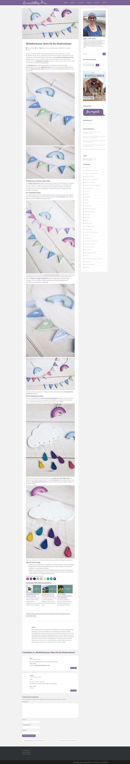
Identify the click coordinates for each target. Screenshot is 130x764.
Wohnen (89, 2)
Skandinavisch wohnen (91, 252)
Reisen (86, 235)
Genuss (87, 203)
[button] (27, 578)
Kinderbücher (88, 223)
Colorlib (96, 762)
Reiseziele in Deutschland (91, 241)
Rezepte (72, 2)
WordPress (105, 762)
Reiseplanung (88, 238)
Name (24, 719)
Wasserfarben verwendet (37, 482)
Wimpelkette (29, 616)
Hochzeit (87, 217)
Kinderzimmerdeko (53, 614)
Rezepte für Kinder (90, 247)
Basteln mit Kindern (90, 182)
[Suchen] (104, 54)
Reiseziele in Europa (90, 244)
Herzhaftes (88, 214)
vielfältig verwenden (45, 67)
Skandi (68, 614)
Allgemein (43, 48)
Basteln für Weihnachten (91, 179)
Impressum (81, 762)
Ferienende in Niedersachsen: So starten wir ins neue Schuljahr (94, 141)
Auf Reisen (80, 2)
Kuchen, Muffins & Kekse (91, 232)
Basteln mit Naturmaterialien (92, 185)
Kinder (86, 220)
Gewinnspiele (88, 205)
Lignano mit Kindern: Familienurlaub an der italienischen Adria (94, 145)
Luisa (31, 658)
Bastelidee (28, 614)
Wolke (34, 616)
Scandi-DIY (68, 48)
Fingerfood (87, 197)
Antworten (73, 667)
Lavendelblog (75, 762)
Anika (37, 48)
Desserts (87, 191)
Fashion (87, 194)
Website (24, 730)
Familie (65, 2)
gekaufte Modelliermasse (34, 183)
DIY (33, 614)
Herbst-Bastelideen (90, 211)
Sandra (31, 675)
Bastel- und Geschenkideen (52, 48)
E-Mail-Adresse (26, 725)
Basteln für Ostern (89, 176)
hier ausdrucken (61, 197)
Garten (86, 200)
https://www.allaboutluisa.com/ (42, 665)
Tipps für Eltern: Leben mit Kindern (94, 258)
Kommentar (25, 702)
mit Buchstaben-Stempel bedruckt (52, 275)
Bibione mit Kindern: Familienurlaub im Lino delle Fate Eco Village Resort (94, 137)
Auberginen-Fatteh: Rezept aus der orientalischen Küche (92, 132)
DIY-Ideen (96, 2)
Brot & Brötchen (89, 188)
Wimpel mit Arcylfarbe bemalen (38, 278)
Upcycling (87, 261)
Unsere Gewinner (87, 123)
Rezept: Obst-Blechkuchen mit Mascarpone (94, 149)
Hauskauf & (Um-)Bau (90, 208)
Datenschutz (86, 762)
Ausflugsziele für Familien (91, 170)
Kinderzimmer (62, 48)
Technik (87, 255)
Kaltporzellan (38, 614)
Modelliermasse (62, 614)
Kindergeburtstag (89, 226)
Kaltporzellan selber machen (37, 69)
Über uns (104, 2)
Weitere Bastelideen (90, 264)
